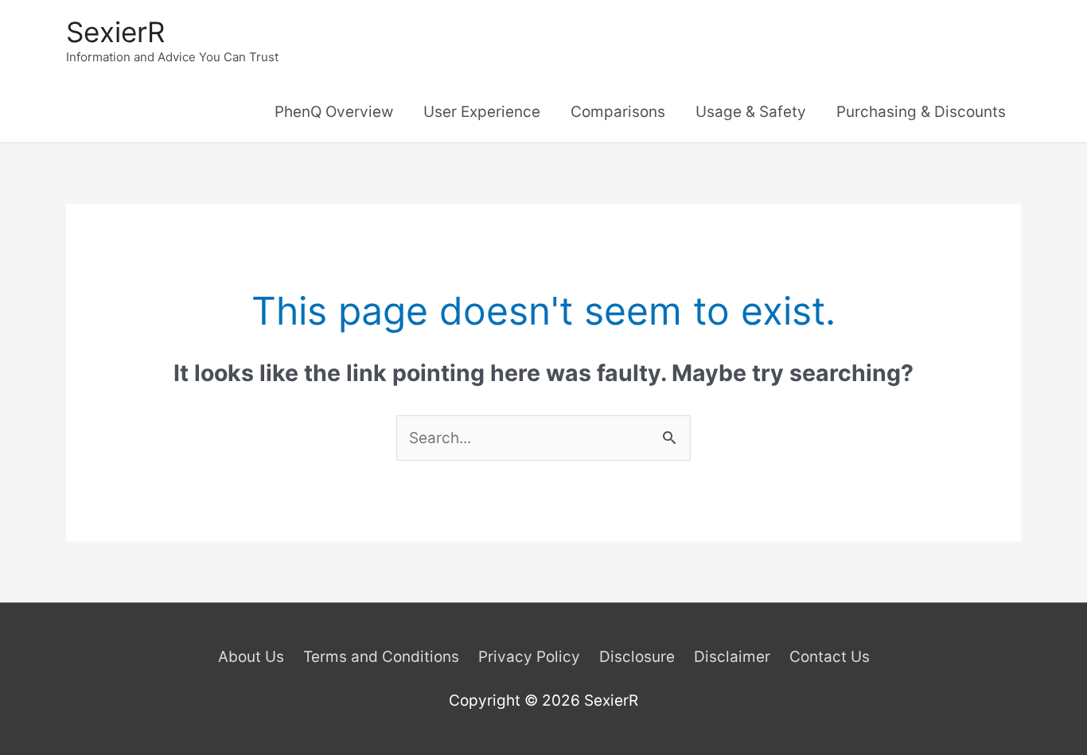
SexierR (115, 32)
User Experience (481, 112)
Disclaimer (732, 657)
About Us (251, 657)
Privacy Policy (529, 657)
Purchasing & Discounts (921, 112)
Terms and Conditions (381, 657)
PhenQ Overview (334, 112)
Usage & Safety (750, 112)
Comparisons (618, 112)
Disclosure (637, 657)
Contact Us (829, 657)
